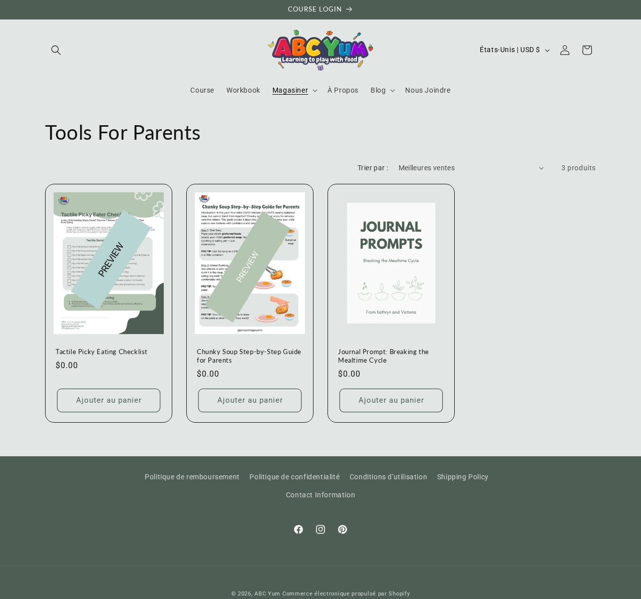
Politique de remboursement (192, 477)
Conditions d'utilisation (388, 477)
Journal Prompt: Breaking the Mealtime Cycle (383, 356)
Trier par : (373, 168)
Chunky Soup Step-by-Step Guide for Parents (249, 356)
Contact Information (320, 494)
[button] (56, 50)
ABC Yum (267, 593)
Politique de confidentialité (294, 477)
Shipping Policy (463, 477)
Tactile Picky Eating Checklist (102, 352)
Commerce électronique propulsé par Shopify (346, 593)
